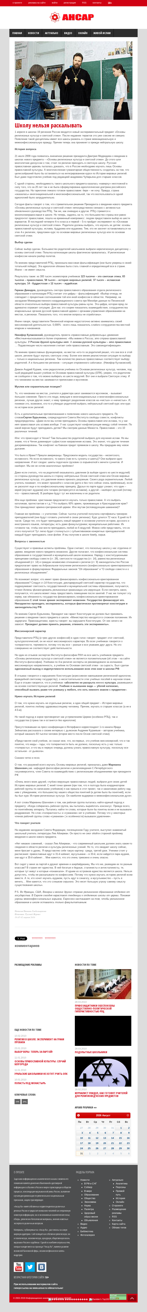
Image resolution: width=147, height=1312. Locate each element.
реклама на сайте (37, 3)
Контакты (117, 1220)
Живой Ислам (102, 33)
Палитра (89, 1209)
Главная (17, 33)
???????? (37, 938)
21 (112, 1143)
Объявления (91, 1220)
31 (81, 1153)
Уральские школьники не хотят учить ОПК (41, 1074)
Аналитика (121, 1183)
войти (54, 3)
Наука (87, 1205)
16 (128, 1138)
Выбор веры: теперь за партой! (34, 1052)
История (120, 1198)
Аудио (83, 1227)
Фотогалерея (87, 1235)
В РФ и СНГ (90, 1183)
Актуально (51, 33)
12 (97, 1138)
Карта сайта (118, 1224)
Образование (91, 1194)
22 (120, 1143)
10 (81, 1138)
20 (104, 1143)
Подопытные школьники (91, 1052)
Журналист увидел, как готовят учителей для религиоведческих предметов (101, 1094)
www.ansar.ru (40, 1288)
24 (81, 1148)
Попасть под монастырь (30, 1083)
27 (104, 1148)
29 (120, 1148)
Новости (33, 33)
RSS (84, 3)
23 (128, 1143)
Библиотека (86, 1231)
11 (89, 1138)
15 (120, 1138)
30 (128, 1148)
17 (81, 1143)
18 (89, 1143)
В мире (88, 1191)
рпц (24, 1101)
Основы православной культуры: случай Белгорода (40, 1062)
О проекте (117, 1205)
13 (104, 1138)
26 (97, 1148)
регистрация (70, 3)
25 (89, 1148)
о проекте (17, 3)
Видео (68, 33)
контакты (97, 3)
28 (112, 1148)
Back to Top (132, 1298)
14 (112, 1138)
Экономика (90, 1202)
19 (97, 1143)
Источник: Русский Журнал (27, 914)
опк (17, 1101)
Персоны (121, 1187)
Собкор (88, 1187)
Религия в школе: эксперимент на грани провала (39, 1040)
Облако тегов (119, 1227)
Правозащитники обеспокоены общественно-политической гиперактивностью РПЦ (95, 1008)
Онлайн (82, 33)
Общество (89, 1198)
